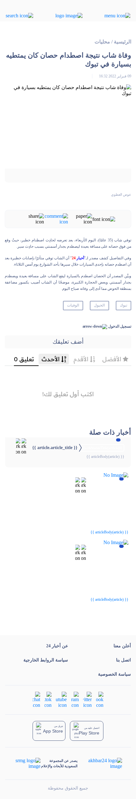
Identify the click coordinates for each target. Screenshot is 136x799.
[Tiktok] (48, 699)
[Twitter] (87, 699)
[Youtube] (61, 699)
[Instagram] (75, 699)
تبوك (123, 305)
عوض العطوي (121, 194)
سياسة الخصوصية (114, 674)
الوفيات (73, 305)
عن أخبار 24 (57, 646)
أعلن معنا (122, 646)
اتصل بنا (123, 660)
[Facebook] (99, 699)
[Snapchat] (36, 699)
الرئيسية (122, 41)
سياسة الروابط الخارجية (45, 660)
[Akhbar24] (100, 763)
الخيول (99, 305)
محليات (102, 41)
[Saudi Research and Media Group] (27, 763)
